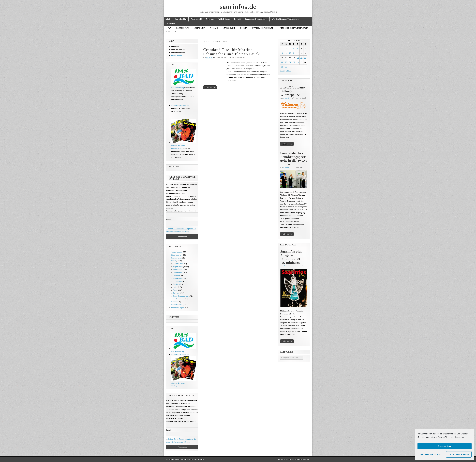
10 (290, 53)
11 (294, 53)
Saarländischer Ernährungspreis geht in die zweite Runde (293, 158)
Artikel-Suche (224, 19)
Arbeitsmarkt (196, 19)
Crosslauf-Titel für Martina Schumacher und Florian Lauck (231, 52)
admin (285, 266)
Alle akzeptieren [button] (444, 446)
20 (301, 58)
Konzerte (174, 302)
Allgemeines (178, 267)
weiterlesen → (210, 87)
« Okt (282, 71)
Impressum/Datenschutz (255, 19)
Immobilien (177, 281)
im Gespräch (178, 278)
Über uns (210, 19)
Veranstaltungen (177, 308)
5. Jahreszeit (178, 264)
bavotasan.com (304, 459)
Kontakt (237, 19)
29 (282, 67)
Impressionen (176, 258)
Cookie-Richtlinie (445, 437)
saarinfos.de (238, 6)
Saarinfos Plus (181, 19)
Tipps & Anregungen (181, 296)
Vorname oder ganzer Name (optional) (181, 211)
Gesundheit (177, 273)
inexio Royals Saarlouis (180, 105)
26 (298, 62)
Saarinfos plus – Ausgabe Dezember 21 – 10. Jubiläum (292, 257)
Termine (176, 293)
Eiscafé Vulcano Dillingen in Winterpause (292, 91)
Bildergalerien (176, 255)
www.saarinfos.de (184, 459)
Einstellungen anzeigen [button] (459, 454)
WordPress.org (177, 55)
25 (294, 62)
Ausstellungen (176, 252)
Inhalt (167, 19)
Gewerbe (176, 275)
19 (298, 58)
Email (168, 220)
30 (286, 67)
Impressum (460, 437)
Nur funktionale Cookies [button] (430, 454)
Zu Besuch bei (178, 299)
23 (286, 62)
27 (301, 62)
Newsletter (170, 24)
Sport (175, 290)
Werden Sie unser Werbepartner (285, 19)
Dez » (288, 71)
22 (282, 62)
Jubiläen (176, 284)
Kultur (175, 287)
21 (305, 58)
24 (290, 62)
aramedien (209, 57)
